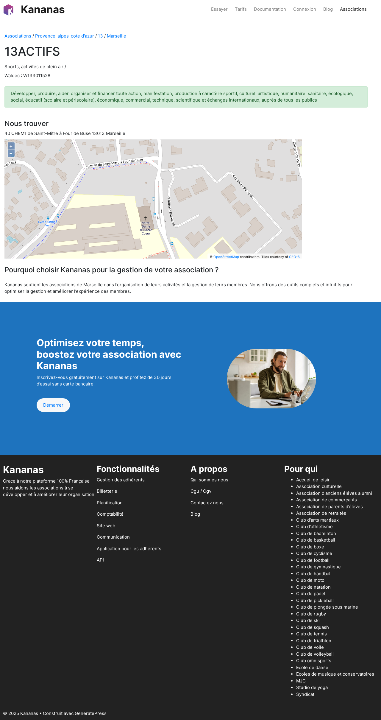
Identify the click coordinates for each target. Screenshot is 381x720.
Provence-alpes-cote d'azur (64, 36)
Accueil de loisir (313, 480)
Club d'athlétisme (314, 526)
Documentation (270, 9)
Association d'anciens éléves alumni (334, 493)
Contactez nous (207, 503)
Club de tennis (311, 634)
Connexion (304, 9)
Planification (110, 503)
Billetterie (107, 491)
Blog (328, 9)
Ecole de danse (312, 667)
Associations (353, 9)
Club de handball (314, 573)
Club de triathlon (313, 640)
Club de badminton (316, 533)
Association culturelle (319, 486)
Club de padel (310, 593)
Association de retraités (321, 513)
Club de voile (310, 647)
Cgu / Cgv (200, 491)
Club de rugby (311, 614)
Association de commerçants (326, 500)
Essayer (219, 9)
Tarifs (241, 9)
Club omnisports (313, 660)
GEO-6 (294, 257)
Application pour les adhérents (129, 548)
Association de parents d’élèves (329, 506)
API (100, 560)
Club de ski (308, 620)
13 (100, 36)
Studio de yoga (312, 687)
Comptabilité (110, 514)
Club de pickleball (315, 600)
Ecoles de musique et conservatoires (335, 674)
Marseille (116, 36)
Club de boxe (310, 547)
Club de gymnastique (318, 567)
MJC (301, 681)
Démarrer (53, 405)
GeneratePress (91, 713)
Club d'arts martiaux (317, 520)
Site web (106, 525)
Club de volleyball (315, 654)
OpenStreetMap (226, 257)
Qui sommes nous (209, 480)
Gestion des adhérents (121, 480)
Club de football (313, 560)
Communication (113, 537)
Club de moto (310, 580)
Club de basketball (315, 540)
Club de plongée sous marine (327, 607)
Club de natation (313, 587)
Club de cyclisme (314, 553)
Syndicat (305, 694)
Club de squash (312, 627)
